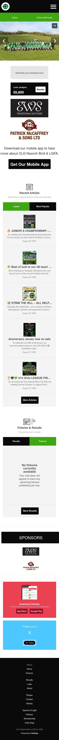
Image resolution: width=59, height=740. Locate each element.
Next (55, 41)
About (29, 688)
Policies (29, 714)
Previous (4, 41)
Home (29, 665)
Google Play (36, 611)
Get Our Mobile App (29, 164)
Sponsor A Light (29, 710)
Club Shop (29, 723)
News (15, 17)
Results (16, 441)
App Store (21, 611)
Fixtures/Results (44, 17)
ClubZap (34, 733)
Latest (16, 206)
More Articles (30, 400)
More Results (30, 511)
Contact (29, 699)
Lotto (29, 684)
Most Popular (42, 206)
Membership (29, 718)
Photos (29, 695)
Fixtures (43, 441)
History (29, 703)
